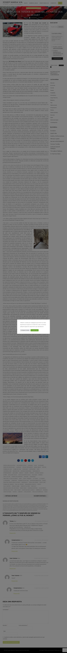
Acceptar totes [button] (34, 330)
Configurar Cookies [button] (25, 330)
